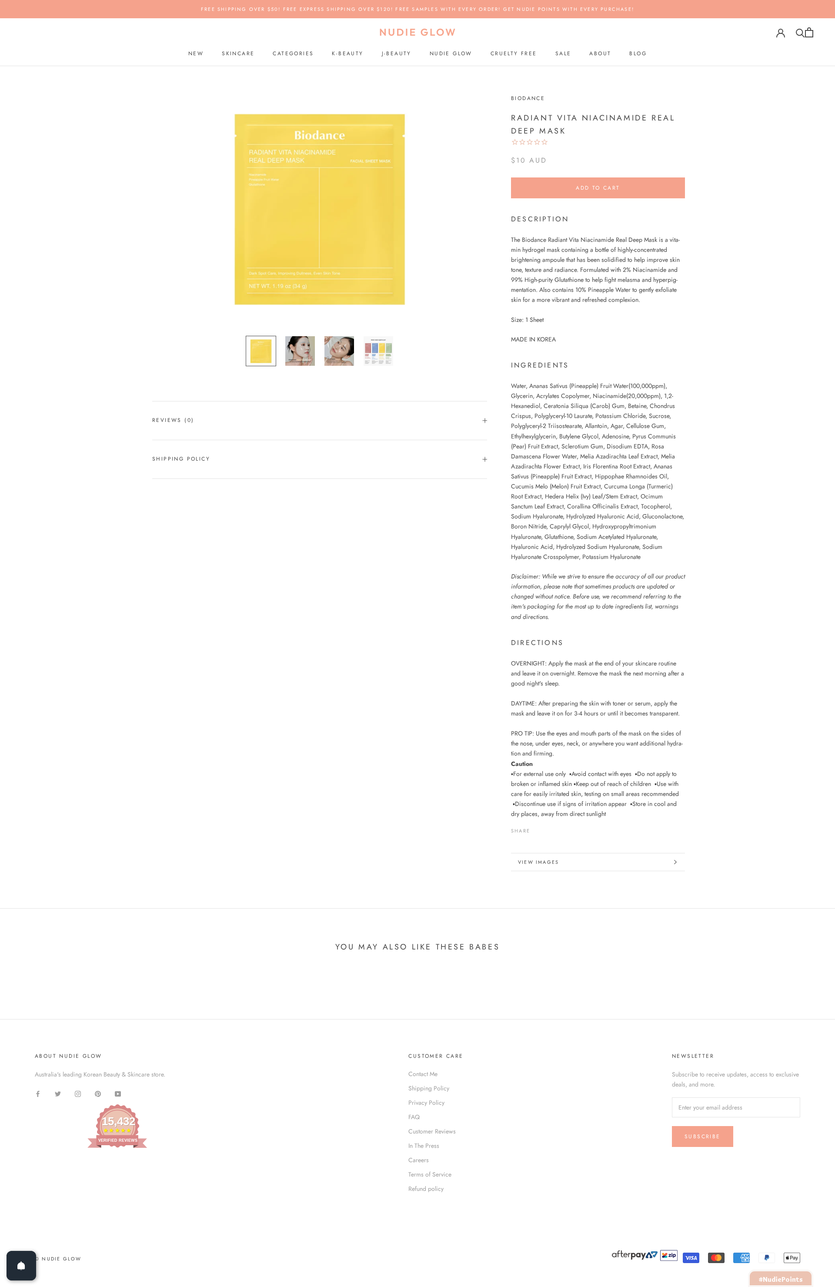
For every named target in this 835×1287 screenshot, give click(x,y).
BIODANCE (528, 98)
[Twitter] (549, 828)
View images (538, 862)
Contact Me (423, 1074)
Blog (638, 53)
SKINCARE (238, 53)
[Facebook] (538, 828)
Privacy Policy (426, 1102)
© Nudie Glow (58, 1258)
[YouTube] (118, 1093)
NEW (196, 53)
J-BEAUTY (396, 53)
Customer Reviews (432, 1131)
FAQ (414, 1117)
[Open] (21, 1265)
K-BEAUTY (347, 53)
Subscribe (703, 1136)
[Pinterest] (561, 828)
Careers (418, 1160)
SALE (563, 53)
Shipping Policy (181, 459)
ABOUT (600, 53)
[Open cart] (809, 32)
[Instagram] (78, 1093)
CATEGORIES (293, 53)
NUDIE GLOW (451, 53)
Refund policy (426, 1188)
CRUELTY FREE (514, 53)
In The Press (423, 1145)
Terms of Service (429, 1174)
